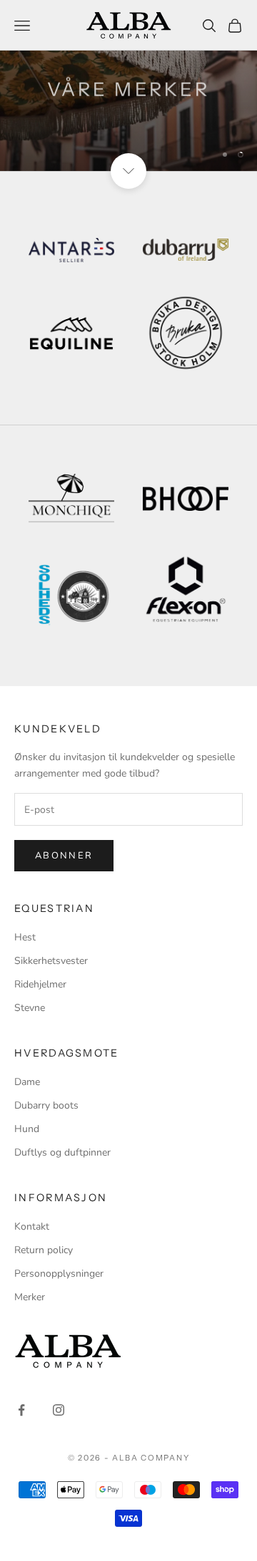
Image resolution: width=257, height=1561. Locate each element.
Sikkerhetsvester (51, 961)
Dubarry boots (46, 1105)
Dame (27, 1082)
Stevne (29, 1008)
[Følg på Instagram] (58, 1410)
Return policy (43, 1250)
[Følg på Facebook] (21, 1410)
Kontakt (31, 1226)
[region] (128, 85)
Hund (26, 1129)
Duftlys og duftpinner (62, 1152)
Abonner (64, 855)
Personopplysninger (59, 1273)
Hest (25, 937)
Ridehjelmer (40, 984)
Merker (29, 1297)
